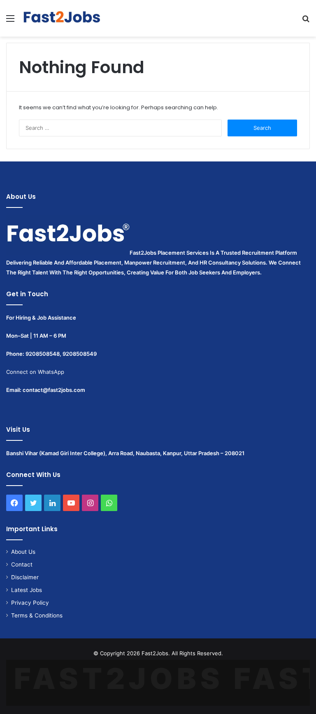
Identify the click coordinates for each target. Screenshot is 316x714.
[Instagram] (90, 503)
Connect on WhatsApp (35, 372)
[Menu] (10, 21)
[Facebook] (14, 503)
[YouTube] (71, 503)
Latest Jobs (26, 590)
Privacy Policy (30, 602)
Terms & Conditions (37, 615)
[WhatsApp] (109, 503)
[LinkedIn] (52, 503)
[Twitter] (33, 503)
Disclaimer (25, 577)
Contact (22, 564)
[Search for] (306, 21)
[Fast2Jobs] (62, 18)
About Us (23, 551)
